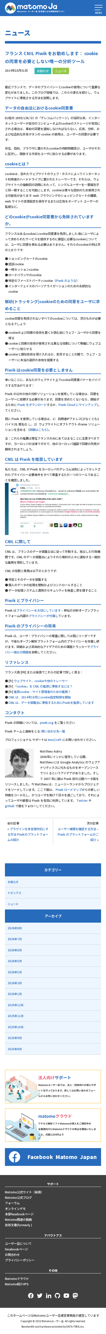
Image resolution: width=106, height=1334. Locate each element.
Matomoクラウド (17, 1278)
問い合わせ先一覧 (53, 731)
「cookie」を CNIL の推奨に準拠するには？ (43, 686)
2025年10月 (15, 1027)
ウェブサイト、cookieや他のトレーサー (41, 681)
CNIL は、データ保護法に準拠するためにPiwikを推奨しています (51, 702)
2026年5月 (15, 961)
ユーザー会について (18, 1243)
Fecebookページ (16, 1249)
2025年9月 (15, 1038)
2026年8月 (15, 928)
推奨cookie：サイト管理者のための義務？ (42, 691)
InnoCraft (55, 739)
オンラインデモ (15, 1208)
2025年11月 (15, 1016)
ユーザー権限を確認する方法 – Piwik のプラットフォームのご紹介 (78, 834)
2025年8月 (15, 1049)
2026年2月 (15, 983)
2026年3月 (15, 972)
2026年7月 (15, 939)
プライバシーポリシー (20, 1260)
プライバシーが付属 (42, 616)
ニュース (61, 71)
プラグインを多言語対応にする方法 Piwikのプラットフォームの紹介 (27, 834)
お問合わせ (12, 1254)
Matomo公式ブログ (18, 1197)
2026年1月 (15, 994)
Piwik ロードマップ (69, 789)
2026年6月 (15, 950)
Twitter (82, 800)
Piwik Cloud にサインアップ (77, 404)
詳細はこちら (38, 429)
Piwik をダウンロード (32, 404)
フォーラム (12, 1203)
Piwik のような (66, 280)
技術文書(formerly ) (18, 1225)
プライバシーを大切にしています (38, 610)
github (10, 806)
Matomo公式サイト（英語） (24, 1192)
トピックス (14, 893)
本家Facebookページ (19, 1214)
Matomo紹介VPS (17, 1284)
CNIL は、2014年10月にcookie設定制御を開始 (39, 697)
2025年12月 (15, 1005)
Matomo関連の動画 (18, 1219)
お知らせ (43, 71)
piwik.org (46, 722)
